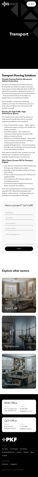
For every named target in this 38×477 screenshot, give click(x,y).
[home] (9, 4)
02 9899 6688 (23, 409)
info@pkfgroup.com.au (26, 411)
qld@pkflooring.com (25, 428)
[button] (31, 4)
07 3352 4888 (23, 426)
